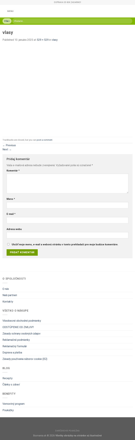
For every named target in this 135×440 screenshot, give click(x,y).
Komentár (13, 170)
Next (7, 149)
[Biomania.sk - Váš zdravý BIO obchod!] (67, 11)
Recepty (7, 378)
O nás (5, 288)
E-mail (11, 214)
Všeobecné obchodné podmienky (21, 320)
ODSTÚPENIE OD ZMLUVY (18, 327)
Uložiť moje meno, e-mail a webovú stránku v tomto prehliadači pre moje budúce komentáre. (65, 244)
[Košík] (131, 11)
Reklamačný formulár (14, 346)
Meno (11, 199)
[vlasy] (46, 89)
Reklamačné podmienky (16, 339)
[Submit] (129, 21)
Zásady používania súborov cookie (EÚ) (24, 359)
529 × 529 (43, 39)
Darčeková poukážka (67, 431)
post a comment (44, 140)
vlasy (55, 39)
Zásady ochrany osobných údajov (21, 333)
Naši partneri (9, 295)
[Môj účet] (125, 11)
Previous (9, 145)
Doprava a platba (12, 352)
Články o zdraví (11, 384)
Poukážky (8, 410)
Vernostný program (13, 403)
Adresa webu (14, 229)
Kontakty (7, 301)
